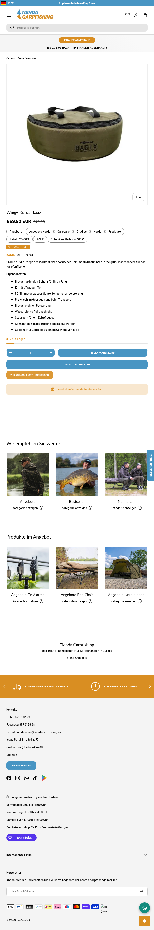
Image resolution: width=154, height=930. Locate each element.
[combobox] (77, 28)
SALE (40, 239)
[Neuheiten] (126, 474)
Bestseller (77, 501)
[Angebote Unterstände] (126, 568)
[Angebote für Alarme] (28, 568)
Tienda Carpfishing (23, 920)
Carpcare (63, 231)
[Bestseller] (77, 474)
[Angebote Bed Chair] (77, 568)
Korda (97, 231)
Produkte (114, 231)
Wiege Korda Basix (27, 58)
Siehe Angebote (77, 657)
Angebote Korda (39, 231)
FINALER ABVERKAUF (77, 40)
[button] (145, 15)
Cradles (82, 231)
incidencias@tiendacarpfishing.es (38, 732)
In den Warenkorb (103, 352)
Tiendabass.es (21, 765)
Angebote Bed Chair (77, 594)
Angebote (16, 231)
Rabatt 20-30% (19, 239)
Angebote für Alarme (28, 594)
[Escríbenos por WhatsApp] (144, 907)
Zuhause (10, 58)
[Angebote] (28, 474)
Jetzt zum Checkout (77, 364)
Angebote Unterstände (126, 594)
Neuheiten (126, 501)
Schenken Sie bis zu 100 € (67, 239)
